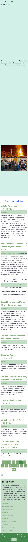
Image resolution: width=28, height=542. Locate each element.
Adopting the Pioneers (8, 506)
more (2, 472)
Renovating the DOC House (9, 521)
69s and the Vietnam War (8, 527)
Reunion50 (5, 512)
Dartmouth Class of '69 (7, 2)
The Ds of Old (5, 503)
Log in (9, 253)
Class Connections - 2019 (8, 509)
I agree (14, 539)
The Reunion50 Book (7, 515)
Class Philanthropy (7, 530)
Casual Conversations (7, 524)
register (15, 253)
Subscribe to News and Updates (2, 474)
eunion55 (5, 518)
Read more (4, 212)
